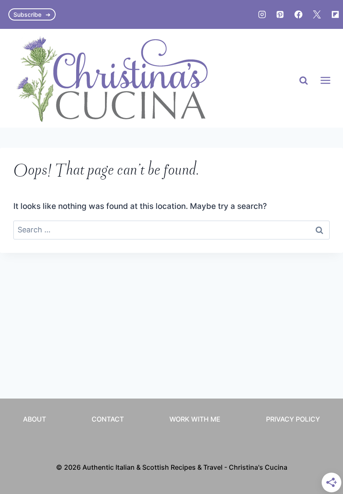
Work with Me (194, 419)
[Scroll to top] (321, 405)
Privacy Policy (293, 419)
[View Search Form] (303, 80)
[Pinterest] (280, 15)
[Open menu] (325, 80)
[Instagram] (262, 15)
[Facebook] (299, 15)
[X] (317, 15)
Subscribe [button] (27, 14)
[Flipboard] (335, 15)
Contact (108, 419)
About (34, 419)
